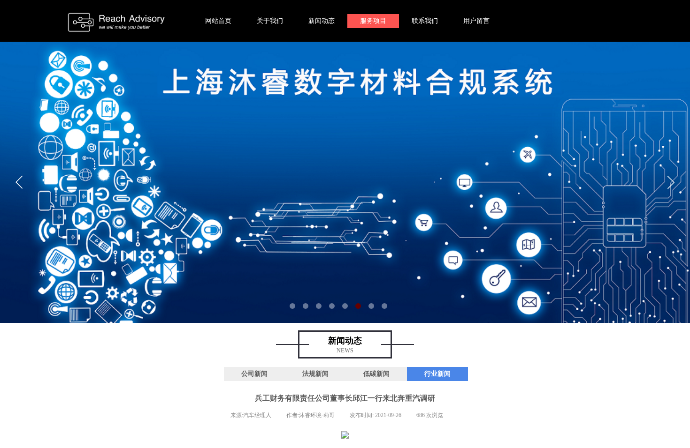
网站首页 (218, 20)
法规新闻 (315, 373)
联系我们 (425, 20)
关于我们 (270, 20)
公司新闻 (254, 373)
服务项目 (373, 20)
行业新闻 (437, 373)
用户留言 (476, 20)
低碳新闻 (376, 373)
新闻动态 (321, 20)
